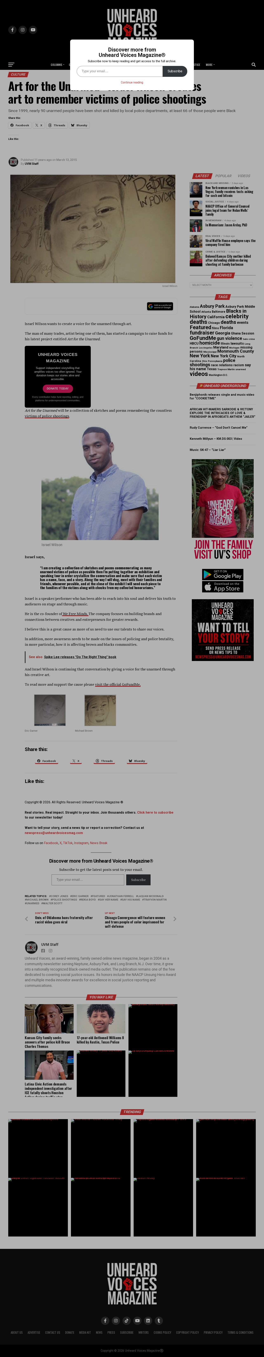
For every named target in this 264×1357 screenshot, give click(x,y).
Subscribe (175, 71)
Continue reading (132, 82)
